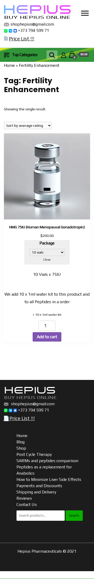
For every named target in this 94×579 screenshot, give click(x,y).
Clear (47, 259)
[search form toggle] (51, 54)
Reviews (24, 498)
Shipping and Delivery (36, 492)
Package (47, 243)
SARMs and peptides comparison (47, 460)
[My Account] (63, 54)
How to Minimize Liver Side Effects (48, 479)
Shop (21, 448)
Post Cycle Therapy (34, 454)
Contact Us (26, 504)
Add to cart (47, 336)
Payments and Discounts (39, 485)
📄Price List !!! (19, 418)
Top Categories (25, 54)
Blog (20, 441)
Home (9, 65)
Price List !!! (21, 38)
